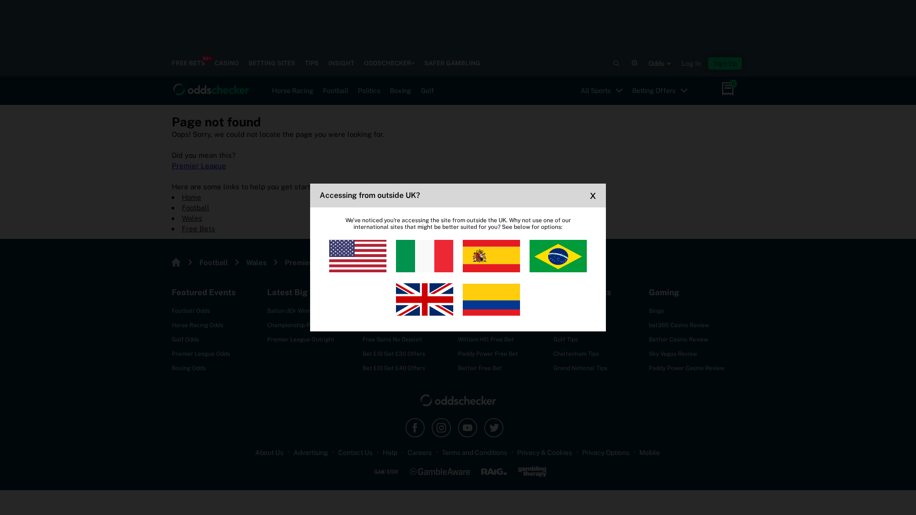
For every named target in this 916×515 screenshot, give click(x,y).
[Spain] (491, 256)
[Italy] (424, 256)
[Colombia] (491, 299)
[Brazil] (558, 256)
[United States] (357, 256)
